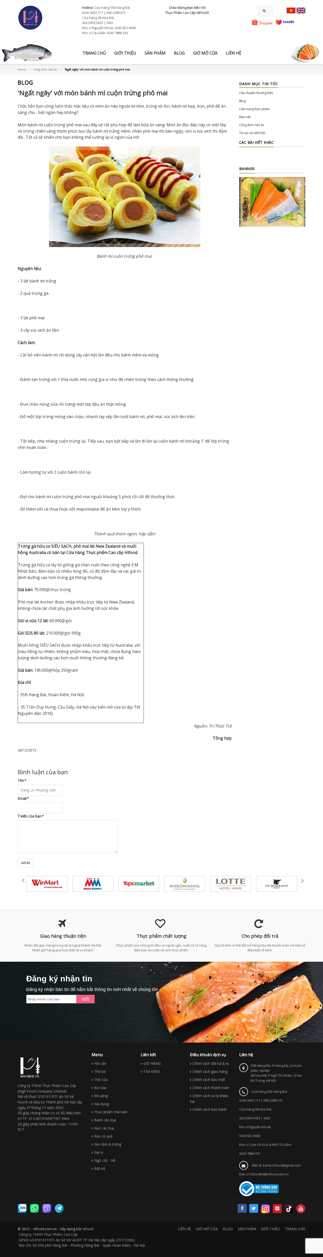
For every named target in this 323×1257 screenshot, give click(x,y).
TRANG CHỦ (295, 1228)
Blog (242, 101)
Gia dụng (101, 1103)
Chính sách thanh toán (211, 1087)
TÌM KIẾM (151, 1071)
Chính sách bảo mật (209, 1079)
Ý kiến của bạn (30, 816)
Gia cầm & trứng (107, 1144)
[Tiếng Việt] (291, 10)
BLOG (228, 1228)
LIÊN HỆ (184, 1228)
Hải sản (100, 1063)
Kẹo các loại (104, 1128)
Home (22, 69)
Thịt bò (100, 1071)
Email (23, 798)
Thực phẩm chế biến (110, 1111)
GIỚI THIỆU (270, 1228)
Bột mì (99, 1168)
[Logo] (30, 1067)
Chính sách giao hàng (210, 1071)
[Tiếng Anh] (301, 10)
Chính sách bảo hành (210, 1109)
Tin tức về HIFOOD (252, 133)
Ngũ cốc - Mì (104, 1160)
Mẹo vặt (245, 117)
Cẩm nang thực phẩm (254, 109)
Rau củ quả (103, 1136)
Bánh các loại (105, 1120)
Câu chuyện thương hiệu (256, 93)
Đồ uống (101, 1095)
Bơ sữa (100, 1087)
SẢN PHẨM (247, 1228)
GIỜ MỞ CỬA (207, 1228)
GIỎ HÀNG (152, 1063)
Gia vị (98, 1152)
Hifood (87, 1228)
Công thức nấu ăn (45, 69)
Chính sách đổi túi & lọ (211, 1063)
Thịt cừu (101, 1079)
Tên (22, 780)
